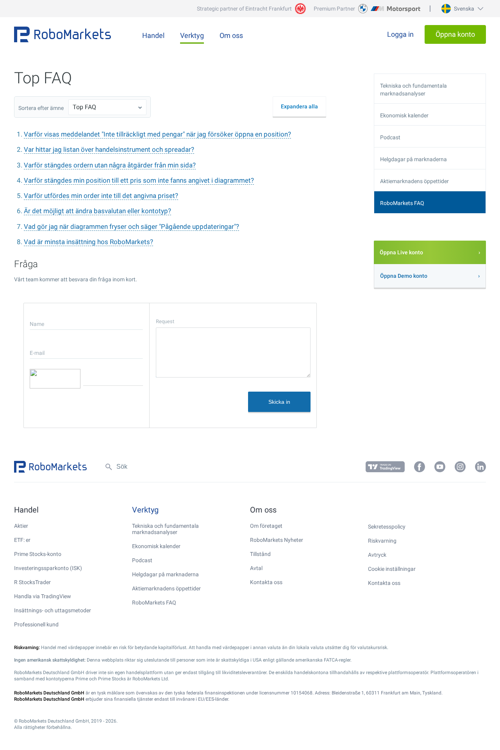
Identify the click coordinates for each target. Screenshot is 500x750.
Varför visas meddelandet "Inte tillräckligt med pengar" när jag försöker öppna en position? (157, 134)
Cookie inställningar (392, 569)
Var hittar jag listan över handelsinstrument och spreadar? (109, 149)
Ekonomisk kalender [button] (404, 115)
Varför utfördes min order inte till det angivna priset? (101, 196)
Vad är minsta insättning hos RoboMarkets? (88, 242)
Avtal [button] (256, 568)
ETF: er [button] (22, 540)
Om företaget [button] (266, 526)
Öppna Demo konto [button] (403, 276)
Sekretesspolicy (386, 526)
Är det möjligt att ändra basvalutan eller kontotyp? (97, 211)
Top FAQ (84, 107)
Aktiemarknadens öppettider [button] (414, 181)
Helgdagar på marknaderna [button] (413, 159)
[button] (461, 8)
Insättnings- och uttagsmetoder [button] (52, 610)
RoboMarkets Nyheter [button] (276, 540)
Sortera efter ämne (41, 108)
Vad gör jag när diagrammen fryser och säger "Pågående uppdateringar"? (131, 226)
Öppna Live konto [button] (401, 252)
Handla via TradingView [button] (42, 596)
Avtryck (377, 555)
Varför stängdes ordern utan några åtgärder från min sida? (110, 165)
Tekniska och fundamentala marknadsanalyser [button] (413, 90)
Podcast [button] (390, 137)
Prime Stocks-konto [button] (37, 554)
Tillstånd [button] (260, 554)
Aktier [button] (21, 526)
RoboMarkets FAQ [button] (402, 203)
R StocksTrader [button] (32, 582)
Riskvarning (382, 541)
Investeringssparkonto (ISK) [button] (48, 568)
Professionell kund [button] (36, 624)
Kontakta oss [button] (266, 582)
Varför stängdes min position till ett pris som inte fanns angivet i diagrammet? (139, 180)
